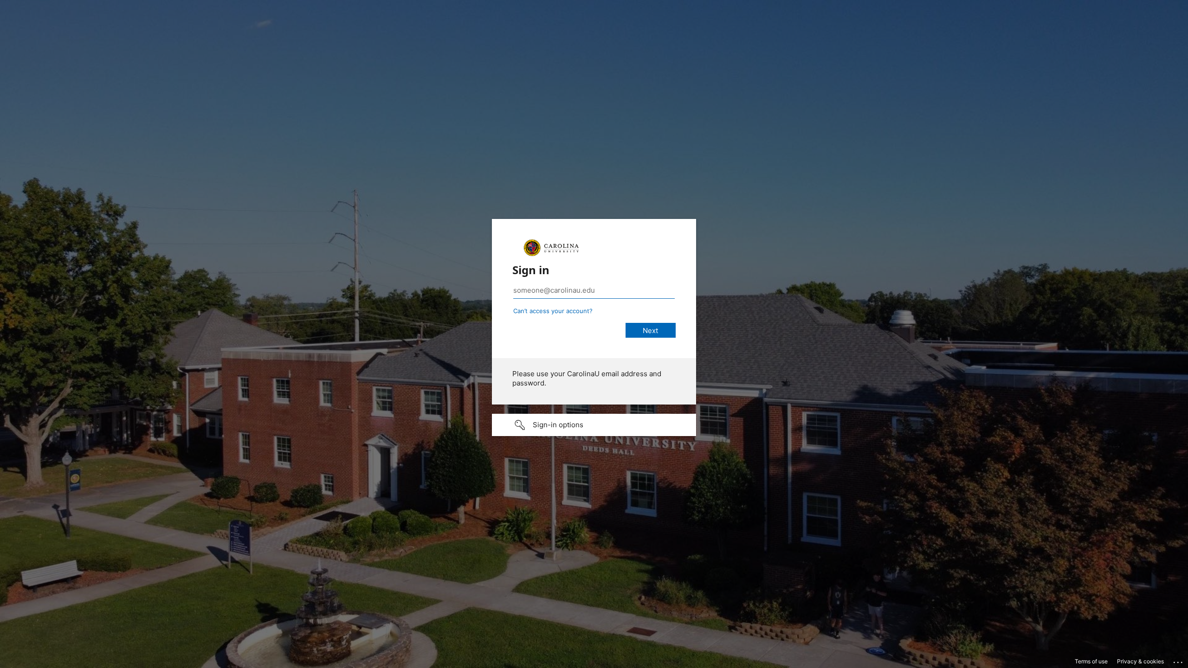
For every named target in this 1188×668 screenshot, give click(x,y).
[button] (594, 425)
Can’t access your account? (553, 311)
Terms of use (1091, 661)
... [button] (1178, 660)
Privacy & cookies (1140, 661)
